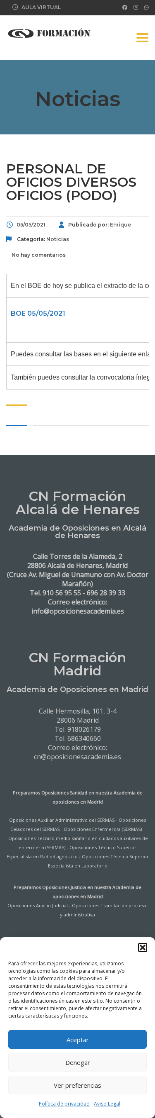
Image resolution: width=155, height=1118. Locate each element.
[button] (142, 947)
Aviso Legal (107, 1103)
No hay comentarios (38, 255)
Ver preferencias (77, 1085)
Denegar (77, 1062)
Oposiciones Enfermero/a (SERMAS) (103, 829)
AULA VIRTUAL (41, 7)
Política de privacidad (64, 1103)
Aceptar (78, 1039)
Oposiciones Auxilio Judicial (37, 905)
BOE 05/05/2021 (38, 313)
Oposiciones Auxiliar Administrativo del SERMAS (61, 820)
